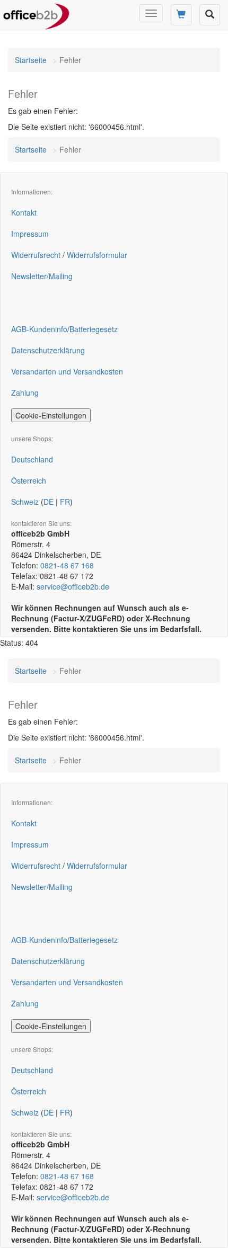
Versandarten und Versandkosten (67, 371)
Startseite (31, 60)
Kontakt (24, 212)
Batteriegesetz (93, 329)
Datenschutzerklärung (48, 350)
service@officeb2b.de (73, 586)
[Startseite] (36, 13)
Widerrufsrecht (35, 254)
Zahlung (25, 392)
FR (65, 501)
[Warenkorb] (181, 14)
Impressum (30, 233)
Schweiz (25, 501)
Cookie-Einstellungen (50, 415)
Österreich (28, 480)
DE (48, 501)
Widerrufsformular (97, 254)
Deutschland (32, 459)
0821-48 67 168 (67, 565)
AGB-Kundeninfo (39, 329)
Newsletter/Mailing (42, 276)
